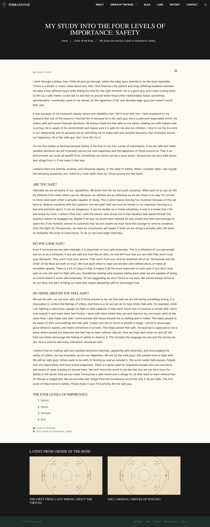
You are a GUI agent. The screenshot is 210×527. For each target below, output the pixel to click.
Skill (43, 419)
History (175, 4)
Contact (192, 4)
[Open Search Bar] (205, 4)
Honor (44, 406)
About (100, 4)
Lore (160, 4)
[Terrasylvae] (4, 4)
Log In (184, 521)
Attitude (46, 413)
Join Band (137, 521)
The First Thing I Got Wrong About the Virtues (61, 501)
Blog (147, 4)
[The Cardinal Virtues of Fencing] (144, 492)
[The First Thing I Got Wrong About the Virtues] (66, 492)
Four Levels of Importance (50, 431)
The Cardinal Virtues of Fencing (134, 499)
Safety (45, 400)
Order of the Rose (122, 4)
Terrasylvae (19, 4)
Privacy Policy (170, 521)
